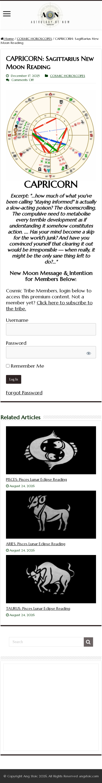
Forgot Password (24, 392)
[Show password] (89, 353)
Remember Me (27, 366)
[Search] (88, 642)
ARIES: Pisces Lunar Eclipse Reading (35, 543)
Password (16, 343)
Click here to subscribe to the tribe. (49, 305)
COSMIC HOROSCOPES (34, 39)
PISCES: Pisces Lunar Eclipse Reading (36, 479)
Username (17, 320)
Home (9, 39)
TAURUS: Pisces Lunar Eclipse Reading (38, 608)
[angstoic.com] (51, 15)
